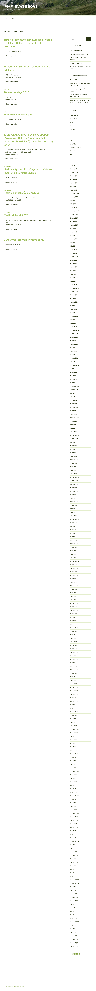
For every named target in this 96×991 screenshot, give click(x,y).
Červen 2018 (74, 480)
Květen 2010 (74, 820)
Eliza (71, 140)
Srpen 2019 (73, 431)
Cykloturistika (74, 115)
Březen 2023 (74, 302)
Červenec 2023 (74, 288)
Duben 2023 (73, 298)
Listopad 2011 (74, 757)
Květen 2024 (74, 260)
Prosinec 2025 (74, 193)
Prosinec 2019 (74, 417)
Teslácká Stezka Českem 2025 (22, 192)
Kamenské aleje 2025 (16, 92)
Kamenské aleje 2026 (76, 63)
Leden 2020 (73, 414)
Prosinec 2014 (74, 628)
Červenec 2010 (74, 813)
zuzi (71, 154)
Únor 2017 (73, 536)
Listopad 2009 (74, 841)
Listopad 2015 (74, 589)
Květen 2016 (74, 568)
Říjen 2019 (73, 424)
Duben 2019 (73, 445)
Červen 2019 (74, 438)
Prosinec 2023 (74, 277)
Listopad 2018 (74, 463)
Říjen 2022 (73, 319)
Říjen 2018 (73, 466)
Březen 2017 (73, 533)
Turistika (72, 129)
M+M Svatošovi (20, 6)
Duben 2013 (73, 698)
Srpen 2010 (73, 810)
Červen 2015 (74, 606)
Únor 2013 (73, 705)
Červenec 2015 (74, 603)
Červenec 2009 (74, 855)
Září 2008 (73, 890)
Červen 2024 (74, 256)
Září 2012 (72, 722)
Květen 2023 (74, 295)
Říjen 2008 (73, 887)
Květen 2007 (74, 946)
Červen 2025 (74, 214)
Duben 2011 (73, 782)
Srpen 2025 (73, 207)
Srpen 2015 (73, 599)
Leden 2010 (73, 834)
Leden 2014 (73, 666)
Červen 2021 (74, 368)
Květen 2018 (74, 484)
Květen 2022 (74, 337)
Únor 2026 (73, 186)
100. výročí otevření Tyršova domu (24, 239)
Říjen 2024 (73, 242)
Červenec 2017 (74, 519)
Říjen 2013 (73, 677)
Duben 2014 (73, 656)
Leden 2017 (73, 540)
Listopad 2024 (74, 239)
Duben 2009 (73, 866)
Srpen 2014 (73, 641)
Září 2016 (73, 554)
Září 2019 (73, 428)
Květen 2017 (73, 526)
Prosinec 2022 (74, 312)
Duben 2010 (73, 824)
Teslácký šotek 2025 (16, 215)
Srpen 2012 (73, 726)
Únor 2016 (73, 578)
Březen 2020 (74, 407)
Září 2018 (73, 470)
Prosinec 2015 (74, 585)
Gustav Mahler (74, 119)
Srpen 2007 (73, 936)
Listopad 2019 (74, 421)
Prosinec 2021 (74, 354)
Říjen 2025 (73, 200)
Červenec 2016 (74, 561)
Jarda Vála (73, 144)
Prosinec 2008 (74, 880)
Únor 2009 (73, 873)
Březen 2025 (74, 225)
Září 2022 (73, 323)
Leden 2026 (73, 190)
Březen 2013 (74, 701)
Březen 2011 (73, 785)
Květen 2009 (74, 862)
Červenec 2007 (74, 939)
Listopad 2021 (74, 358)
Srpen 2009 (73, 852)
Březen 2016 (74, 575)
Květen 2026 (74, 176)
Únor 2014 (73, 662)
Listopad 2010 (74, 799)
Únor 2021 (73, 382)
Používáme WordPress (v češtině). (14, 986)
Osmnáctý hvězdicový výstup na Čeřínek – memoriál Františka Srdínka (80, 102)
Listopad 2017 (74, 505)
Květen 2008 (74, 904)
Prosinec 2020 (74, 386)
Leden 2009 (73, 876)
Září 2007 (73, 932)
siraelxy (72, 80)
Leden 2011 (73, 792)
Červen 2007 (74, 943)
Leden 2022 (73, 351)
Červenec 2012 (74, 729)
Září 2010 (73, 806)
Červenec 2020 (74, 400)
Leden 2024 (73, 274)
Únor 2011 (73, 789)
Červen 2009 (74, 859)
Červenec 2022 (74, 330)
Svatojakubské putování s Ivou (79, 54)
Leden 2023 (73, 309)
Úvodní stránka (10, 19)
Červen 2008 (74, 901)
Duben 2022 (73, 340)
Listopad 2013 (74, 673)
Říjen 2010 (73, 803)
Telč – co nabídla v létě (76, 50)
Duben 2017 (73, 529)
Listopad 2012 (74, 715)
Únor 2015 (73, 621)
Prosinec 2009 (74, 838)
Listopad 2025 (74, 197)
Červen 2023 (74, 291)
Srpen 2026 (73, 165)
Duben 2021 (73, 375)
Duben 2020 (73, 403)
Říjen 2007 (73, 929)
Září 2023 (73, 281)
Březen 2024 (74, 267)
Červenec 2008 (74, 897)
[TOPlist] (74, 962)
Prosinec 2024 (74, 235)
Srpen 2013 (73, 684)
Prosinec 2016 (74, 543)
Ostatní (72, 122)
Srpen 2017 (73, 515)
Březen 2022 (74, 344)
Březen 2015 (74, 617)
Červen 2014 (74, 649)
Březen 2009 (74, 869)
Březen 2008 (74, 911)
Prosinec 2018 (74, 459)
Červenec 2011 (74, 771)
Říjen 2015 (73, 593)
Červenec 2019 (74, 435)
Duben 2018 (73, 487)
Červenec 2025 (74, 211)
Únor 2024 (73, 270)
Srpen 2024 (73, 249)
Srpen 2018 (73, 473)
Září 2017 (72, 512)
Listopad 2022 (74, 316)
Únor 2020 (73, 410)
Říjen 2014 (73, 634)
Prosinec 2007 (74, 922)
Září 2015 (73, 596)
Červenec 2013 (74, 687)
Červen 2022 (74, 333)
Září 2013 (73, 680)
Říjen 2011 (73, 761)
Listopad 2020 (74, 389)
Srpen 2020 (73, 396)
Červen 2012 (74, 733)
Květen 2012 (73, 736)
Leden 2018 (73, 498)
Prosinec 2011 (74, 754)
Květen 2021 (73, 372)
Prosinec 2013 (74, 670)
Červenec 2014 (74, 645)
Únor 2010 (73, 831)
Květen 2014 (74, 652)
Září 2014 (73, 638)
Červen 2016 (74, 565)
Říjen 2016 (73, 550)
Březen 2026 (74, 183)
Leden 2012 (73, 750)
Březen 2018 (74, 491)
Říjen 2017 (73, 508)
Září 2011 (72, 764)
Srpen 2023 (73, 284)
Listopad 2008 (74, 883)
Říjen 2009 (73, 845)
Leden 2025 (73, 232)
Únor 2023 (73, 305)
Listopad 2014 (74, 631)
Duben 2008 (73, 908)
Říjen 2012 (73, 719)
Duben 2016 (73, 571)
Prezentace (73, 126)
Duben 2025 (73, 221)
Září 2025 (73, 204)
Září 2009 (73, 848)
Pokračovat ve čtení (11, 56)
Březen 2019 (74, 449)
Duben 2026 (73, 179)
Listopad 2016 (74, 547)
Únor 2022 (73, 347)
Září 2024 (73, 246)
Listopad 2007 (74, 925)
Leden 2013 (73, 708)
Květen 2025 (74, 218)
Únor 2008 (73, 915)
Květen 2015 (74, 610)
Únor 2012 (73, 747)
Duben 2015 (73, 613)
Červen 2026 (74, 172)
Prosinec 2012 (74, 712)
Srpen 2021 (73, 361)
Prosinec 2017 (74, 501)
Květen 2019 (74, 442)
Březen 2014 (74, 659)
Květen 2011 (73, 778)
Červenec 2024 (74, 253)
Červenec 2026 (74, 169)
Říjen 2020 (73, 393)
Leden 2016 (73, 582)
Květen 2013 (74, 694)
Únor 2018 (73, 494)
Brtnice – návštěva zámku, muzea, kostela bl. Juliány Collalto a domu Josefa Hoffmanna (28, 43)
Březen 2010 (74, 827)
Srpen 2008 (73, 894)
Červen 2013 (74, 691)
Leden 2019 (73, 456)
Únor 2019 (73, 452)
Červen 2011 (73, 775)
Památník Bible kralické (18, 114)
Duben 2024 (73, 263)
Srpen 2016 (73, 557)
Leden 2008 (73, 918)
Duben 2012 (73, 740)
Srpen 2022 (73, 326)
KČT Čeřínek (73, 151)
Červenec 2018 (74, 477)
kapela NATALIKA (75, 147)
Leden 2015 (73, 624)
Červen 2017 (74, 522)
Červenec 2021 (74, 365)
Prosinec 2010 (74, 796)
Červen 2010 (74, 817)
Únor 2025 (73, 228)
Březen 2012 (73, 743)
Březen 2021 (73, 379)
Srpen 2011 (73, 768)
